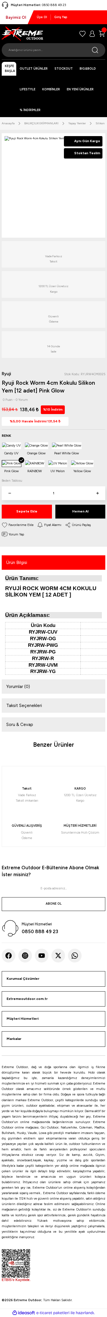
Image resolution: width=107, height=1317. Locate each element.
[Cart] (101, 33)
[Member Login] (92, 33)
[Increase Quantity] (97, 493)
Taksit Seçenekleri (24, 705)
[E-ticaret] (53, 1313)
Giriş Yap (60, 17)
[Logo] (22, 33)
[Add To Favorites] (18, 525)
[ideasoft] (23, 1313)
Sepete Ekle (26, 511)
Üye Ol (42, 17)
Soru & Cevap (19, 724)
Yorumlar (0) (18, 686)
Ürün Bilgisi (16, 562)
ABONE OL (54, 904)
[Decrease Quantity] (9, 493)
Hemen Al (80, 511)
